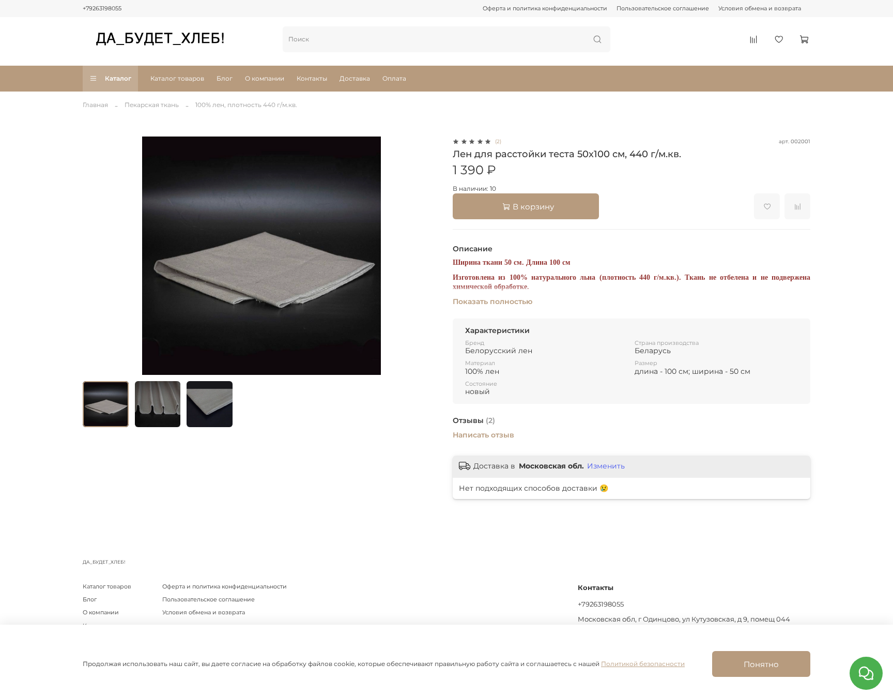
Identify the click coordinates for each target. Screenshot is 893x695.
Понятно (761, 664)
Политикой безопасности (643, 664)
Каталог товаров (177, 78)
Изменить (606, 466)
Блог (225, 78)
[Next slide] (428, 255)
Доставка (355, 78)
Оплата (394, 78)
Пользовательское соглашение (663, 8)
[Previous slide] (95, 255)
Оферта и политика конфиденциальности (545, 8)
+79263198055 (102, 8)
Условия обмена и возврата (759, 8)
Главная (95, 105)
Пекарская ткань (152, 105)
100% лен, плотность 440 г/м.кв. (246, 105)
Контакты (312, 78)
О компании (264, 78)
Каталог (118, 78)
